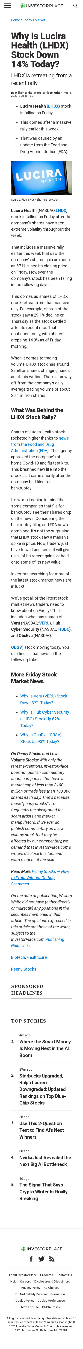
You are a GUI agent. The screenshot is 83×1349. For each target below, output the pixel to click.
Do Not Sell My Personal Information (40, 1294)
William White (24, 92)
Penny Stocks (23, 969)
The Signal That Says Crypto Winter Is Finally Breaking (43, 1191)
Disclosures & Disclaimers (52, 1281)
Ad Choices (51, 1287)
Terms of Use (30, 1307)
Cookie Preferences (51, 1300)
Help (13, 1281)
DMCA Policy (51, 1307)
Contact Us (64, 1275)
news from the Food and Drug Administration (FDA (40, 444)
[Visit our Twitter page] (41, 1258)
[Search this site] (75, 5)
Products (46, 1275)
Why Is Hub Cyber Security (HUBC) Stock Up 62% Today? (44, 719)
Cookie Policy (24, 1300)
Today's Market (34, 20)
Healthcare (37, 957)
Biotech (18, 957)
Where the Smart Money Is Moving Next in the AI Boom (45, 1048)
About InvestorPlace (23, 1275)
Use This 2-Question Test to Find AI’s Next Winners (41, 1130)
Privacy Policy (30, 1287)
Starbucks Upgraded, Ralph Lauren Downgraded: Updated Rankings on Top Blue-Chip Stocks (42, 1089)
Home (15, 20)
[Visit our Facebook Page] (31, 1258)
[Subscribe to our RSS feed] (51, 1258)
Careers (25, 1281)
